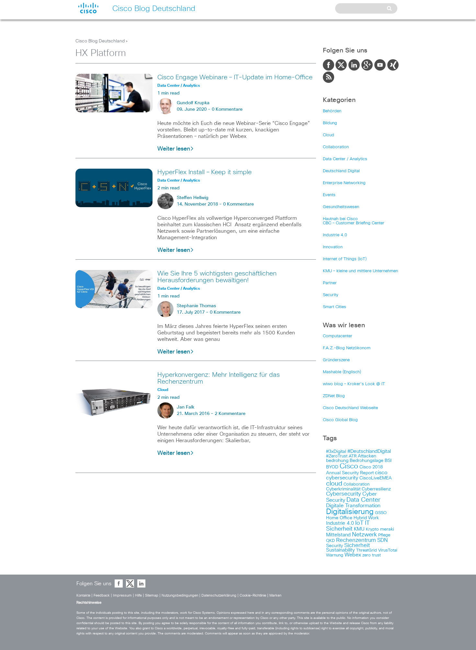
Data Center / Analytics (345, 159)
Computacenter (337, 336)
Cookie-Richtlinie (253, 595)
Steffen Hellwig (193, 198)
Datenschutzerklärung (218, 595)
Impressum (122, 595)
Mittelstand (338, 534)
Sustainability (340, 550)
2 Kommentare (230, 413)
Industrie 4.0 (335, 235)
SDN (382, 540)
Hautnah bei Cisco (340, 219)
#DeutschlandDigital (369, 451)
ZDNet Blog (334, 396)
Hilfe (138, 595)
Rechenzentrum (356, 540)
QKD (330, 541)
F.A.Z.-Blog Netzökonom (346, 348)
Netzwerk (364, 535)
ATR (353, 456)
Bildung (330, 123)
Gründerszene (336, 360)
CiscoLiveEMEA (375, 478)
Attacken (367, 456)
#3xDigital (336, 451)
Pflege (384, 535)
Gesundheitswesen (341, 207)
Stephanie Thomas (196, 306)
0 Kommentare (227, 109)
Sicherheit (357, 545)
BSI (388, 460)
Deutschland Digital (341, 171)
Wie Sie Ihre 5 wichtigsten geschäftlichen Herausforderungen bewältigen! (217, 277)
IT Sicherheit (348, 526)
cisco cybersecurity (356, 475)
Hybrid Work (366, 518)
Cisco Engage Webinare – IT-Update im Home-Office (234, 77)
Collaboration (336, 147)
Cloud (328, 135)
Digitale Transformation (353, 505)
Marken (275, 595)
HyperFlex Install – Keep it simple (204, 172)
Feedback (102, 595)
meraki (387, 529)
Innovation (333, 247)
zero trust (371, 555)
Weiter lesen (173, 149)
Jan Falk (185, 407)
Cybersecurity (343, 494)
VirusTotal (387, 550)
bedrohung (337, 460)
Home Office (339, 518)
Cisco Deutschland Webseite (350, 408)
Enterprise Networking (344, 183)
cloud (334, 483)
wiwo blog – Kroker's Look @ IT (354, 384)
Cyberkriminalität (343, 489)
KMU (359, 529)
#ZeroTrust (336, 456)
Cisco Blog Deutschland (100, 41)
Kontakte (83, 595)
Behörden (332, 111)
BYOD (332, 467)
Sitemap (151, 595)
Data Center (363, 500)
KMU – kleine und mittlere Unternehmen (360, 271)
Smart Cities (334, 307)
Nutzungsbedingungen (180, 595)
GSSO (381, 513)
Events (329, 195)
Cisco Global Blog (340, 420)
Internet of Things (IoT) (345, 259)
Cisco (349, 466)
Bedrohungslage (366, 460)
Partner (330, 283)
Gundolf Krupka (193, 103)
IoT (359, 523)
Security (330, 295)
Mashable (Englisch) (342, 372)
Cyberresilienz (376, 489)
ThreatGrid (366, 550)
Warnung (334, 555)
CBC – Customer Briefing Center (353, 223)
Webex (353, 555)
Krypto (372, 529)
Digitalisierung (350, 512)
